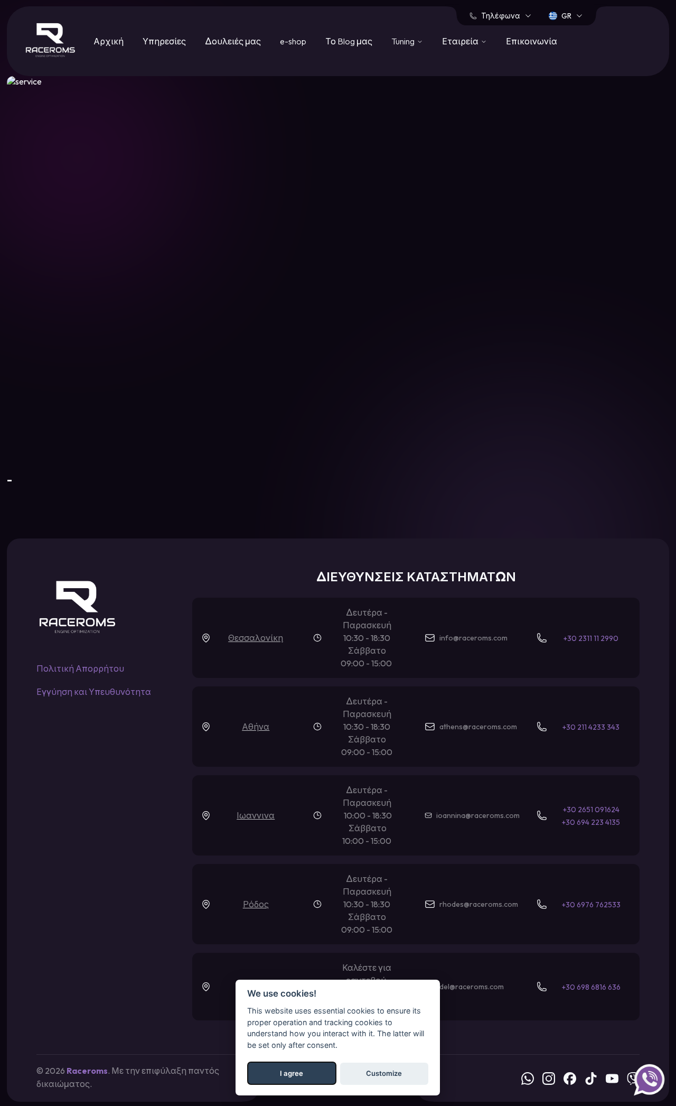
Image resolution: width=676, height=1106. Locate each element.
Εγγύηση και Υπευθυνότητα (93, 691)
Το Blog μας (348, 41)
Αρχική (108, 41)
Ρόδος (256, 904)
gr (566, 16)
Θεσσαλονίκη (255, 638)
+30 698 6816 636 (591, 987)
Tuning (403, 41)
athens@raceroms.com (478, 726)
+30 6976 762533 (591, 904)
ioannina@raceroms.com (478, 815)
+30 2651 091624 (591, 809)
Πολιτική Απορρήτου (80, 668)
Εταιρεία (460, 41)
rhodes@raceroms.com (478, 904)
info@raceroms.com (473, 638)
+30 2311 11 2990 (591, 638)
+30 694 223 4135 (591, 822)
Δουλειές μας (233, 41)
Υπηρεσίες (164, 41)
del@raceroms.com (471, 986)
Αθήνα (255, 726)
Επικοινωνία (531, 41)
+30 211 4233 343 (590, 727)
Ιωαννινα (256, 815)
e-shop (293, 41)
